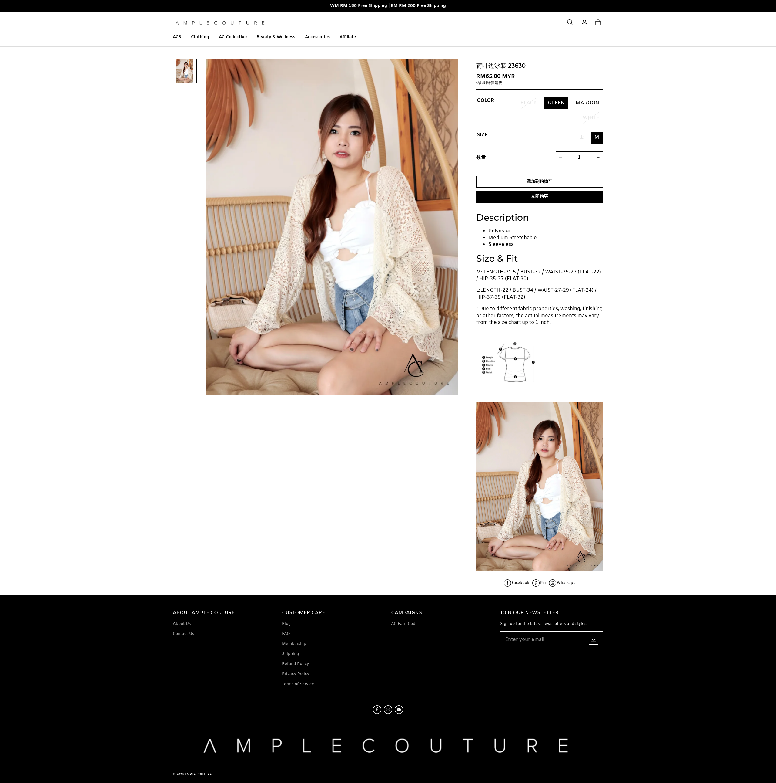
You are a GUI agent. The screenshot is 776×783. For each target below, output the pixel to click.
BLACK (528, 103)
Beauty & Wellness (275, 37)
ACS (177, 37)
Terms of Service (298, 684)
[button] (570, 22)
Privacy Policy (295, 673)
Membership (294, 643)
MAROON (587, 103)
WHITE (591, 117)
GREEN (556, 103)
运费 (498, 82)
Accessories (317, 37)
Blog (286, 623)
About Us (182, 623)
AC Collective (233, 37)
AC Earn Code (404, 623)
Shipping (290, 653)
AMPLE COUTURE (198, 775)
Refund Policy (295, 663)
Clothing (200, 37)
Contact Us (183, 633)
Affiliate (348, 37)
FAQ (286, 633)
